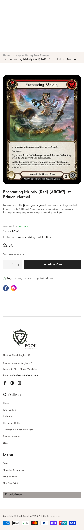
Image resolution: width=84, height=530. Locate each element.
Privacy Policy (10, 477)
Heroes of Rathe (12, 423)
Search (6, 463)
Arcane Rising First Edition (34, 237)
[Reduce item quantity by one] (7, 264)
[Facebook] (5, 383)
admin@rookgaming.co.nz (24, 375)
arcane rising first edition (38, 278)
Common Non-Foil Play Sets (18, 430)
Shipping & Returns (13, 470)
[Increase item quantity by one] (18, 264)
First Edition (9, 410)
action (17, 278)
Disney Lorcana (11, 436)
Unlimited (8, 416)
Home (6, 403)
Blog (5, 443)
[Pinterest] (12, 383)
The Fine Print (10, 483)
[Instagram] (20, 383)
